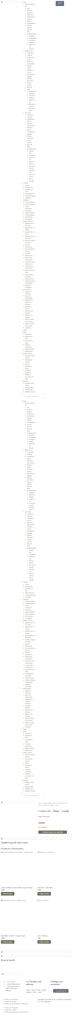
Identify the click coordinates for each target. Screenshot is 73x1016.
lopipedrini (47, 1001)
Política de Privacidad (11, 999)
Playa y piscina (29, 279)
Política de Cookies (10, 1001)
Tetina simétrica (30, 204)
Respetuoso (29, 187)
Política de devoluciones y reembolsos (16, 1004)
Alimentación (27, 289)
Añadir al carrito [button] (7, 894)
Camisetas (30, 15)
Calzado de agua (30, 196)
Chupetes (26, 200)
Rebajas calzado (30, 392)
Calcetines (32, 40)
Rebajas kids (29, 389)
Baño (24, 332)
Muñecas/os (29, 255)
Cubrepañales (31, 23)
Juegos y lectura (28, 221)
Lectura (27, 245)
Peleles (29, 21)
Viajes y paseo (27, 353)
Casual (27, 185)
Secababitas (32, 38)
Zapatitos (32, 36)
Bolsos (31, 164)
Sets (28, 8)
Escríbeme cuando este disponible (52, 832)
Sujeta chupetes (30, 213)
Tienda (45, 803)
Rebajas (25, 381)
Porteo (27, 364)
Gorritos (31, 49)
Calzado (25, 183)
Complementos (31, 34)
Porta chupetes (29, 215)
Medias (31, 42)
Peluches (28, 253)
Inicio (40, 803)
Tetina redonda (29, 202)
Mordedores (29, 217)
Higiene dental (29, 349)
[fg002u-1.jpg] (18, 818)
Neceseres (28, 334)
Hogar (25, 330)
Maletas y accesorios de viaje (29, 377)
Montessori (28, 247)
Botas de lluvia (29, 194)
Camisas (29, 55)
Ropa (24, 2)
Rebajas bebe (29, 387)
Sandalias (28, 198)
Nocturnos (28, 211)
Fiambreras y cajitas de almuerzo (29, 302)
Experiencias (29, 351)
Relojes (31, 162)
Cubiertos (28, 328)
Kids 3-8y (28, 113)
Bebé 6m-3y (29, 51)
